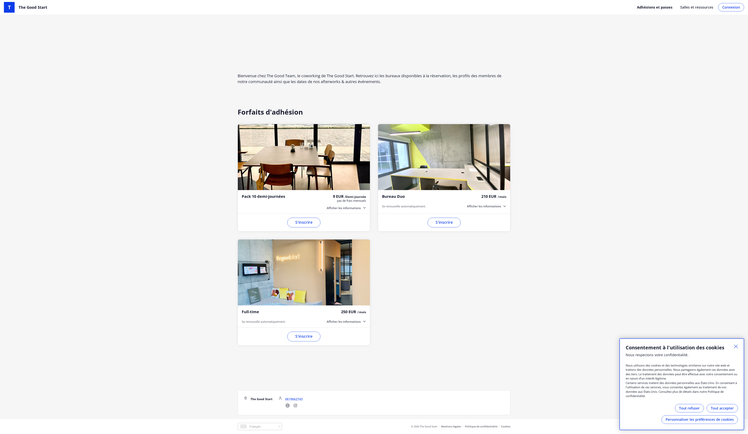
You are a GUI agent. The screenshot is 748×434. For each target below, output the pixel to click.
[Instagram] (295, 407)
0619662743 (294, 399)
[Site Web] (287, 407)
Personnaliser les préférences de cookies (700, 419)
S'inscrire (303, 222)
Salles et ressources (696, 7)
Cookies (505, 426)
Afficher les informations (344, 208)
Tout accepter (722, 408)
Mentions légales (451, 426)
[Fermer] (736, 346)
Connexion (731, 7)
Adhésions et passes (654, 7)
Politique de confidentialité (481, 426)
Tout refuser (689, 408)
